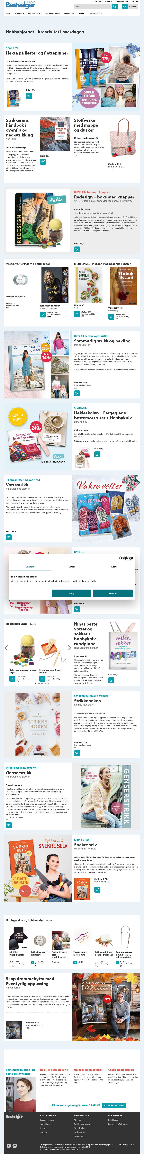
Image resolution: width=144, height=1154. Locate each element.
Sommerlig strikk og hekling (102, 341)
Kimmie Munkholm (84, 704)
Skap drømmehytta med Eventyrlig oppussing (30, 981)
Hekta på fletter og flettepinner (37, 53)
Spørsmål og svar (47, 1120)
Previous (6, 647)
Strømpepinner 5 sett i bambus (50, 671)
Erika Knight (80, 421)
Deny (71, 593)
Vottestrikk (17, 484)
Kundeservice (121, 1)
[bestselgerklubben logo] (14, 1117)
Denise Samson (82, 344)
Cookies (43, 1132)
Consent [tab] (30, 566)
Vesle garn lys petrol (15, 296)
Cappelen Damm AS (49, 1149)
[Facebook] (9, 1147)
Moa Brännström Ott (85, 848)
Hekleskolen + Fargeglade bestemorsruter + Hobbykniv (103, 415)
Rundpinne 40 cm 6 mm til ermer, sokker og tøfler (124, 954)
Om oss (135, 1)
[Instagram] (15, 1147)
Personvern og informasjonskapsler (70, 1149)
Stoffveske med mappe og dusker (86, 125)
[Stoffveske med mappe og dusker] (123, 140)
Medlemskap (79, 1132)
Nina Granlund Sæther (18, 488)
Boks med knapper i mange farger (22, 671)
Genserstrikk (19, 772)
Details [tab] (72, 566)
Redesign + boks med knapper (104, 197)
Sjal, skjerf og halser (50, 305)
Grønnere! (79, 305)
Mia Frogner (78, 308)
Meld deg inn (79, 1128)
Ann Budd (11, 138)
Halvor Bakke (13, 987)
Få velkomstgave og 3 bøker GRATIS (75, 1105)
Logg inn (97, 1)
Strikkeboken (87, 700)
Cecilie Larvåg (113, 311)
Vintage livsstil (115, 307)
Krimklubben (113, 1120)
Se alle (33, 624)
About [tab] (114, 566)
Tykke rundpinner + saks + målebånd (104, 953)
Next (69, 647)
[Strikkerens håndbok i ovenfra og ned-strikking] (55, 135)
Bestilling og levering (83, 1124)
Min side (108, 1)
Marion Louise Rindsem (48, 308)
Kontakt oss (45, 1124)
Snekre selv (85, 844)
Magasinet (78, 1136)
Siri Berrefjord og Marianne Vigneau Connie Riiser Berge (103, 200)
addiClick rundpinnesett (16, 953)
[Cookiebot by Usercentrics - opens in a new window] (121, 558)
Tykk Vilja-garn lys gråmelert (40, 953)
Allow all (113, 593)
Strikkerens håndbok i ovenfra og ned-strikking (19, 127)
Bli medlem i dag (114, 1105)
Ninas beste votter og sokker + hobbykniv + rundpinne (86, 634)
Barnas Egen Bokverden (118, 1124)
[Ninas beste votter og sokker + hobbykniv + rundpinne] (123, 647)
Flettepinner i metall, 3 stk (79, 953)
